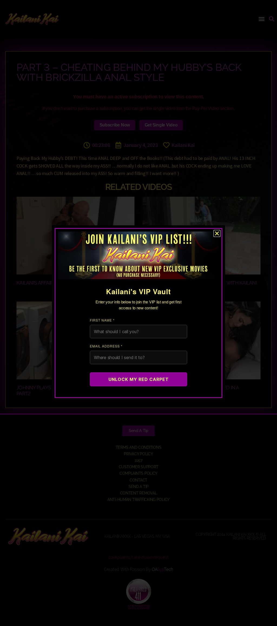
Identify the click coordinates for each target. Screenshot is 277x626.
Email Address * (106, 346)
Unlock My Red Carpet (138, 379)
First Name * (102, 320)
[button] (217, 233)
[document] (138, 313)
